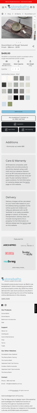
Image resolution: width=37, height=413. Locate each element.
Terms (3, 343)
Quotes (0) (36, 308)
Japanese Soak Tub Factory (9, 363)
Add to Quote (18, 111)
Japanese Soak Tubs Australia (10, 369)
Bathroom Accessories (8, 319)
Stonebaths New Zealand (9, 354)
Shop (9, 14)
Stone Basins (5, 316)
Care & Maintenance (7, 337)
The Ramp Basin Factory (9, 357)
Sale (2, 322)
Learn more (5, 298)
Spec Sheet (13, 130)
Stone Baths (5, 313)
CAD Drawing (30, 130)
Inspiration (20, 124)
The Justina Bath (6, 360)
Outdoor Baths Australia (9, 366)
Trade (3, 346)
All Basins (18, 14)
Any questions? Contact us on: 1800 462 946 (18, 118)
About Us (4, 331)
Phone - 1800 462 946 (8, 381)
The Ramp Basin (6, 372)
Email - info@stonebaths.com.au (11, 384)
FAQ (2, 340)
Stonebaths (15, 390)
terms (27, 182)
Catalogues (5, 334)
